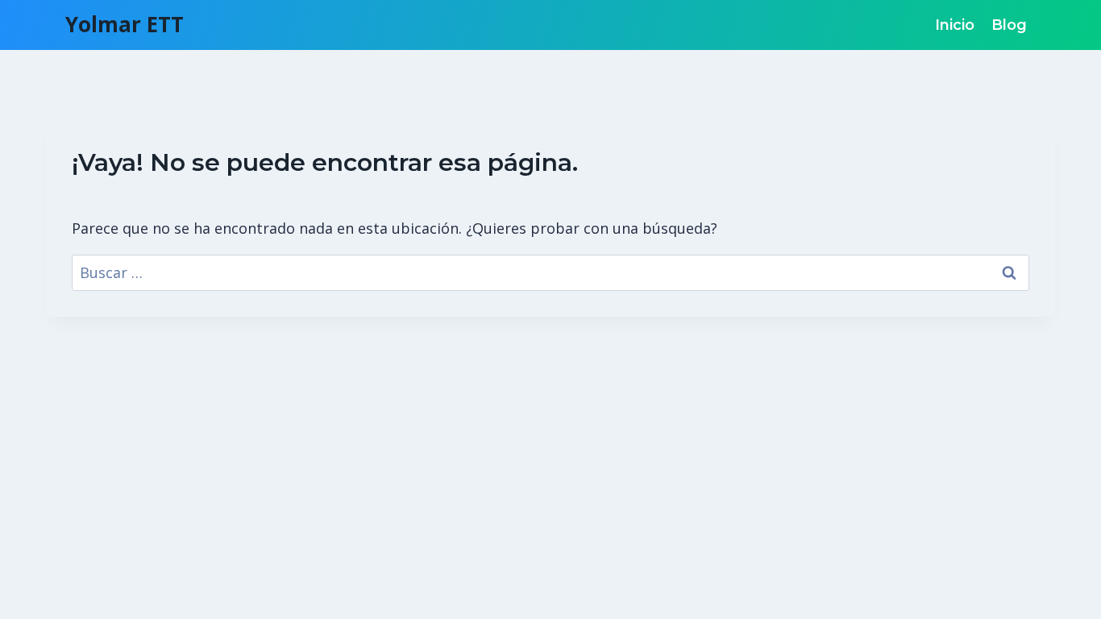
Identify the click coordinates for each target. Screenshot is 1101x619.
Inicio (954, 25)
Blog (1009, 25)
